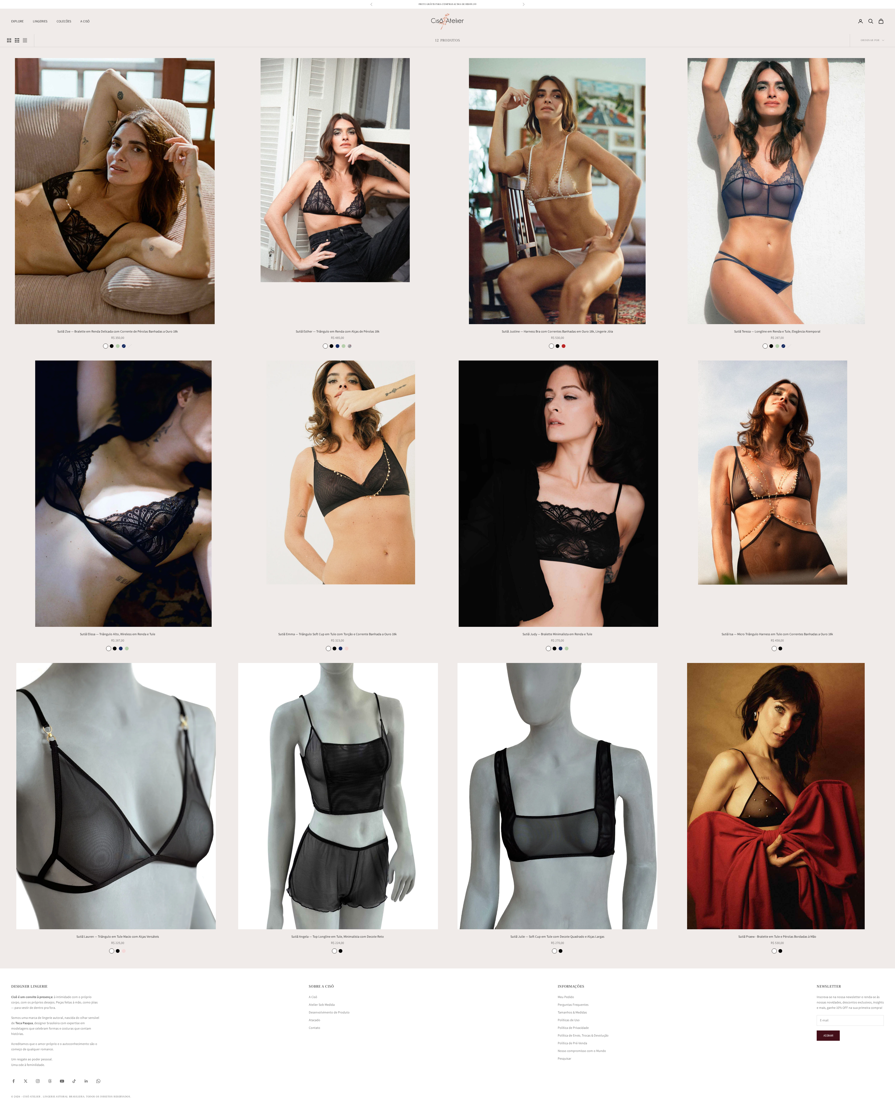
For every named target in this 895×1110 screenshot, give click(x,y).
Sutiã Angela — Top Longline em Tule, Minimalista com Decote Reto (337, 936)
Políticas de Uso (569, 1020)
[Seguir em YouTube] (62, 1081)
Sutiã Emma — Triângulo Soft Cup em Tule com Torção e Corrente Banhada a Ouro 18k (337, 634)
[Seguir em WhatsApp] (98, 1081)
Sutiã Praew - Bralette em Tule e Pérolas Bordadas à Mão (777, 936)
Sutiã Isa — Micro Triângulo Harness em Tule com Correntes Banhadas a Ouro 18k (777, 634)
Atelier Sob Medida (322, 1004)
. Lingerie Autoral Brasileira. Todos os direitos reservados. (86, 1096)
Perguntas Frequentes (573, 1004)
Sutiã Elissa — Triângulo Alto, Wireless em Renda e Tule (117, 634)
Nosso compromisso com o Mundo (582, 1051)
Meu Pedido (566, 997)
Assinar (828, 1035)
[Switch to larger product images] (9, 40)
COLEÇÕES (64, 21)
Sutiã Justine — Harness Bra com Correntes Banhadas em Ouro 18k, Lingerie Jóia (557, 331)
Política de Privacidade (573, 1028)
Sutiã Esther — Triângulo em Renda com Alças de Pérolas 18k (337, 331)
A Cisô (313, 997)
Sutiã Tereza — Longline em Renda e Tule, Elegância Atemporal (777, 331)
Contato (314, 1028)
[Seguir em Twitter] (25, 1081)
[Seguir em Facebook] (13, 1081)
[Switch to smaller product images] (17, 40)
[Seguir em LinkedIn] (86, 1081)
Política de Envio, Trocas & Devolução (583, 1035)
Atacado (314, 1020)
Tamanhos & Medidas (572, 1012)
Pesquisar (564, 1058)
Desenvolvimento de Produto (329, 1012)
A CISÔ (85, 21)
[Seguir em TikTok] (74, 1081)
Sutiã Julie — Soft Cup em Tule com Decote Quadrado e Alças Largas (557, 936)
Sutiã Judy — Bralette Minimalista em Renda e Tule (557, 634)
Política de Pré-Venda (572, 1043)
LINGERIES (40, 21)
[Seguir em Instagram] (37, 1081)
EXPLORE (17, 21)
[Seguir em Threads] (50, 1081)
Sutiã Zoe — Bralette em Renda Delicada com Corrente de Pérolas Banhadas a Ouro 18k (117, 331)
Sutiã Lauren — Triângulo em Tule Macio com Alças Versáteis (117, 936)
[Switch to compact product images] (25, 40)
